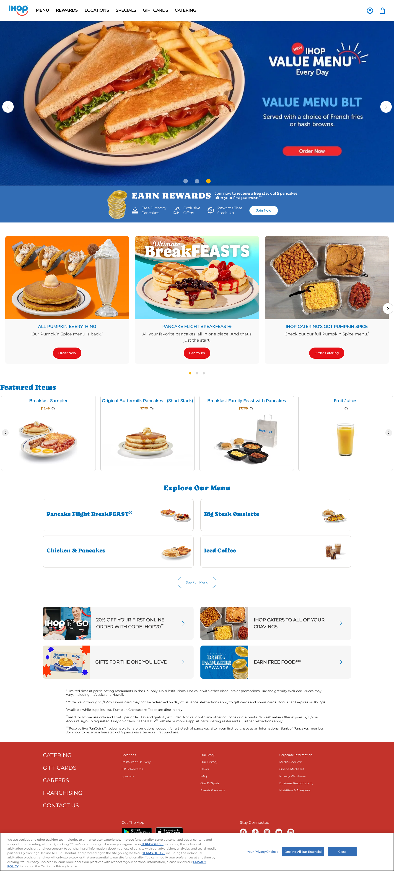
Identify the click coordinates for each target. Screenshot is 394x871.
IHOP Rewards (132, 769)
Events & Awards (212, 790)
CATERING (57, 755)
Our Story (207, 755)
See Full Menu (197, 582)
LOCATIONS (97, 10)
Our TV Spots (209, 783)
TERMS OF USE (152, 844)
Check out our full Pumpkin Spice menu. (327, 334)
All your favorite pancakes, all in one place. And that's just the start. (196, 337)
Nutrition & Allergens (295, 790)
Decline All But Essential (303, 851)
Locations (129, 755)
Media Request (290, 762)
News (204, 769)
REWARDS (67, 10)
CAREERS (56, 780)
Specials (128, 776)
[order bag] (382, 10)
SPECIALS (126, 10)
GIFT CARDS (155, 10)
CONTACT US (61, 805)
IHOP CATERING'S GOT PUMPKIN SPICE (327, 326)
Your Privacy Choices (262, 851)
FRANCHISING (63, 793)
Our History (208, 762)
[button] (8, 106)
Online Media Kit (291, 769)
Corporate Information (295, 755)
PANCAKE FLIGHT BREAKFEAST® (197, 326)
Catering (185, 10)
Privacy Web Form (292, 776)
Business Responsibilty (296, 783)
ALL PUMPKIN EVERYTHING (67, 326)
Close (342, 851)
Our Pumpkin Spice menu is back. (67, 334)
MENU (42, 10)
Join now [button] (263, 210)
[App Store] (169, 832)
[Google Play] (137, 832)
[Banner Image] (197, 103)
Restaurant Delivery (136, 762)
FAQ (203, 776)
